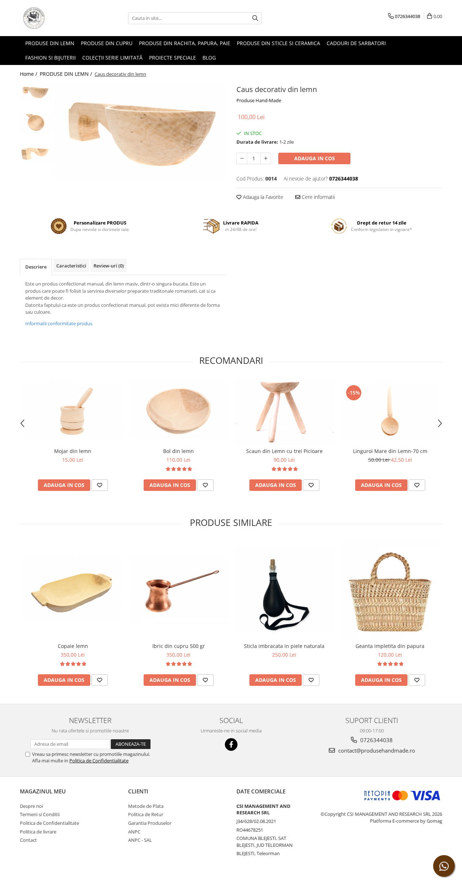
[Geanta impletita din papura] (390, 589)
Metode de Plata (146, 806)
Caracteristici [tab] (71, 265)
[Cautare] (255, 18)
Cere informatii (317, 196)
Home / (29, 73)
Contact (28, 840)
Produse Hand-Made (258, 100)
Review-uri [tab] (108, 265)
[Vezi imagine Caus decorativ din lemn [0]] (35, 91)
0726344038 (376, 740)
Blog (209, 57)
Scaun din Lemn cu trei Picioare (284, 451)
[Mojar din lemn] (72, 411)
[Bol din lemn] (178, 411)
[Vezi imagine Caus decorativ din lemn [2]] (35, 153)
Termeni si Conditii (40, 814)
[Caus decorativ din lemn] (140, 131)
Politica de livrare (38, 831)
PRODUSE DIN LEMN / (66, 73)
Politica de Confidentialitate (98, 760)
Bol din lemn (178, 451)
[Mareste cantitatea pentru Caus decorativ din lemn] (265, 158)
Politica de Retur (145, 814)
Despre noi (31, 806)
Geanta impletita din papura (390, 646)
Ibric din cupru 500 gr (178, 646)
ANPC (134, 831)
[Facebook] (231, 744)
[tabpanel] (140, 131)
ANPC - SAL (140, 840)
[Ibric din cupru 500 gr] (178, 589)
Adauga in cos (314, 158)
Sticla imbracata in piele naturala (284, 646)
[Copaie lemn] (72, 589)
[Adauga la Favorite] (99, 485)
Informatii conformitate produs (58, 323)
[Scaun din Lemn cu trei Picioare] (284, 411)
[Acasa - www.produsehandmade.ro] (56, 18)
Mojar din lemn (72, 451)
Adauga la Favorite (262, 196)
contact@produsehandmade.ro (376, 750)
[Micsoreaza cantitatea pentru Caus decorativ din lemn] (241, 158)
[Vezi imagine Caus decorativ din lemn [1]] (35, 122)
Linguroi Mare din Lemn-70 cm (390, 451)
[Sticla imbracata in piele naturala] (284, 589)
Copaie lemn (73, 646)
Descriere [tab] (36, 267)
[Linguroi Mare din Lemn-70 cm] (390, 411)
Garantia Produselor (149, 823)
